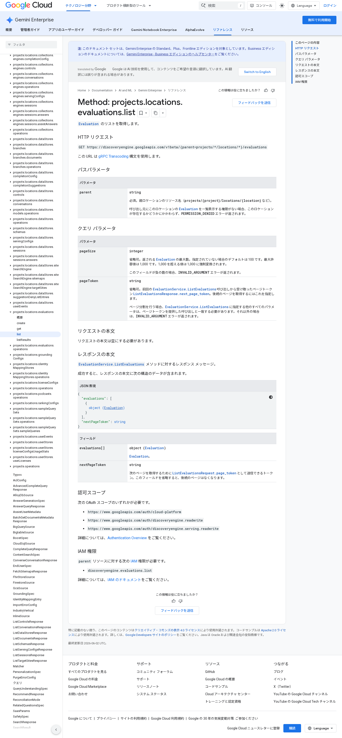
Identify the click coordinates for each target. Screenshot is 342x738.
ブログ (278, 672)
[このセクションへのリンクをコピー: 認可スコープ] (110, 493)
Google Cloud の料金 (83, 679)
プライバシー (106, 718)
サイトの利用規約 (134, 718)
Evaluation (89, 124)
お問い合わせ (78, 694)
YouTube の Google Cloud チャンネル (301, 694)
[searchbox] (31, 44)
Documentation (102, 90)
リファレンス (222, 30)
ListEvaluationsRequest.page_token (204, 473)
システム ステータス (152, 694)
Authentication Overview (127, 538)
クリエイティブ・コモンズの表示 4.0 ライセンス (167, 630)
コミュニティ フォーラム (155, 672)
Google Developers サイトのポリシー (150, 635)
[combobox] (222, 5)
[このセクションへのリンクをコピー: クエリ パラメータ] (120, 229)
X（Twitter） (283, 686)
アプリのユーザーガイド (66, 30)
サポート (143, 679)
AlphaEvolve (195, 30)
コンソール (264, 5)
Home (82, 90)
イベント (280, 679)
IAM (134, 561)
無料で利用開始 (319, 20)
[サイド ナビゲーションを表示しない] (56, 729)
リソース (247, 30)
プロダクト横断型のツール (126, 5)
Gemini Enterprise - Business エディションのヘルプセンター (171, 54)
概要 (9, 30)
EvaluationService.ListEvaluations (184, 289)
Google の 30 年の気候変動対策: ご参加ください (223, 718)
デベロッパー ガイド (108, 30)
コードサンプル (216, 686)
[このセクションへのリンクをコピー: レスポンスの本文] (119, 355)
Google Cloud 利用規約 (167, 718)
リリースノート (148, 686)
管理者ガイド (30, 30)
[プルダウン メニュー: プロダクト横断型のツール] (151, 5)
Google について (80, 718)
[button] (30, 57)
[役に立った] (265, 90)
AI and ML (125, 90)
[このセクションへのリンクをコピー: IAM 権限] (101, 552)
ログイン (329, 5)
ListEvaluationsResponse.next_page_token (171, 294)
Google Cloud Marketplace (87, 686)
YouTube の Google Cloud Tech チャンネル (305, 701)
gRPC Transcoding (113, 156)
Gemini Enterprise (34, 20)
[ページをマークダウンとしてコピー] (155, 113)
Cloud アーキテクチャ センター (228, 694)
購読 (292, 728)
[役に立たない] (272, 90)
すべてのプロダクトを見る (87, 672)
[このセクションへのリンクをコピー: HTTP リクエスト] (118, 137)
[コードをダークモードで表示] (271, 397)
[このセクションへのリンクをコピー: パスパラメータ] (114, 170)
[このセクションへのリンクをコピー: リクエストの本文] (119, 331)
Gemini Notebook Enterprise (154, 30)
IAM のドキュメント (124, 580)
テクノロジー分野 (78, 5)
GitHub (210, 672)
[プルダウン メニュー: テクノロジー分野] (96, 5)
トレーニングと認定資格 (223, 701)
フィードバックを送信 (254, 103)
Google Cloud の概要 (220, 679)
